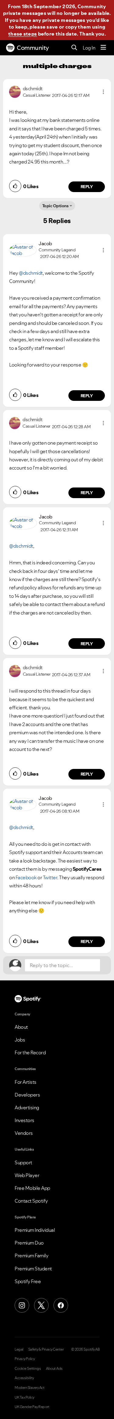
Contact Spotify (31, 1200)
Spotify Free (28, 1281)
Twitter (50, 877)
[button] (103, 91)
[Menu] (103, 47)
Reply (87, 187)
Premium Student (33, 1268)
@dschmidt (31, 273)
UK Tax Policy (24, 1397)
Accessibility (24, 1378)
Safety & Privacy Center (46, 1349)
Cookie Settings (28, 1368)
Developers (27, 1094)
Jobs (20, 1039)
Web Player (27, 1175)
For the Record (30, 1052)
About (21, 1027)
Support (23, 1162)
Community (33, 47)
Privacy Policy (25, 1358)
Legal (19, 1349)
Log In (89, 47)
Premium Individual (35, 1230)
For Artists (25, 1082)
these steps (22, 33)
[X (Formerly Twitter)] (41, 1305)
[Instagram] (22, 1305)
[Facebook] (61, 1305)
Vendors (24, 1133)
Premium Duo (29, 1242)
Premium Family (31, 1255)
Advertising (27, 1107)
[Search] (74, 47)
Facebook (26, 877)
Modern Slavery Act (29, 1387)
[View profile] (15, 91)
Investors (24, 1120)
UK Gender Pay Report (32, 1406)
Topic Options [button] (55, 206)
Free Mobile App (32, 1188)
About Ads (54, 1368)
